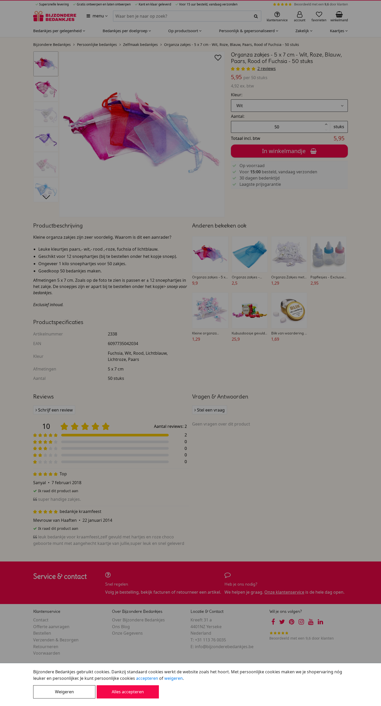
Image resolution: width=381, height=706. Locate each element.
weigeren (173, 678)
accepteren (147, 678)
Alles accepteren (128, 692)
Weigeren (64, 692)
